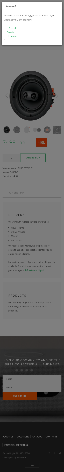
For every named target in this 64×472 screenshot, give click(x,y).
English (13, 28)
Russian (11, 32)
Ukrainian (12, 36)
